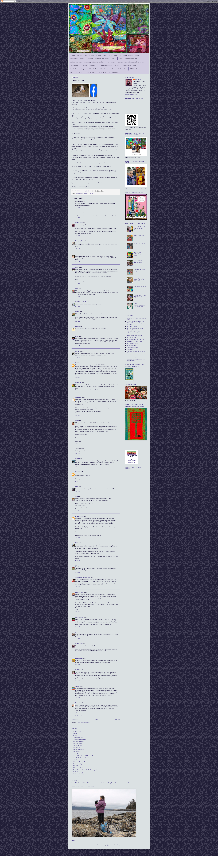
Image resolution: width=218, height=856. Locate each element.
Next (135, 459)
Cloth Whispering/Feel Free (79, 739)
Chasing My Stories (78, 737)
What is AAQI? (110, 62)
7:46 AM (77, 248)
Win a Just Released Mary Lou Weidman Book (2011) (140, 228)
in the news (90, 193)
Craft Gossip (130, 349)
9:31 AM (77, 321)
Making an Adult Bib (139, 235)
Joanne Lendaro (79, 632)
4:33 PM (77, 587)
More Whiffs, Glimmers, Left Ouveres (82, 757)
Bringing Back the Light (77, 72)
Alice (76, 496)
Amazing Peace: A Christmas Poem (96, 72)
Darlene (77, 311)
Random (134, 460)
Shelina (77, 686)
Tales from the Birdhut (78, 768)
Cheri (76, 336)
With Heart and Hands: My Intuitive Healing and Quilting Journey (88, 55)
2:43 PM (77, 681)
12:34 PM (77, 392)
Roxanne (77, 458)
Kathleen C (78, 397)
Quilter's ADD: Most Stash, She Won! (139, 261)
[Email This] (96, 191)
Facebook (86, 193)
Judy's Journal (76, 751)
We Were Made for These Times (118, 69)
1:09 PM (77, 443)
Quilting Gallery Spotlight (133, 337)
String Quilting (94, 65)
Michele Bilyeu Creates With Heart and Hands (84, 756)
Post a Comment (78, 716)
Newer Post (74, 719)
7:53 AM (77, 283)
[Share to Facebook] (101, 191)
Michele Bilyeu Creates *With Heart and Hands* (136, 318)
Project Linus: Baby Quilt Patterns (135, 332)
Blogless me (78, 382)
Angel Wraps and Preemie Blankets (94, 62)
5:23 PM (77, 712)
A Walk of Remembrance (137, 69)
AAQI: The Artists (131, 355)
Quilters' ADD (113, 55)
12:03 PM (77, 377)
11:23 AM (77, 572)
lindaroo (77, 326)
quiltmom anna (79, 592)
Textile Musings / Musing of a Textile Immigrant (85, 770)
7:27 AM (77, 653)
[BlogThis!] (98, 191)
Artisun (75, 733)
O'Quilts (75, 760)
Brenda (77, 288)
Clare (76, 543)
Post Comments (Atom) (84, 722)
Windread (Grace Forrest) (79, 776)
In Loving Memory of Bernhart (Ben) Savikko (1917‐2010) (139, 279)
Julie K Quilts (76, 753)
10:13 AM (77, 331)
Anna (76, 254)
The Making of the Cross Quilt (78, 65)
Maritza (77, 351)
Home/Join (128, 459)
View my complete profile (131, 94)
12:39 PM (77, 415)
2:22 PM (77, 466)
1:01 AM (77, 537)
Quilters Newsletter (131, 345)
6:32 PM (77, 481)
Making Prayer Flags (76, 62)
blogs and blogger (79, 193)
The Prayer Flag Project (132, 347)
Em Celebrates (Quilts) (78, 741)
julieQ (77, 566)
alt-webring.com (131, 462)
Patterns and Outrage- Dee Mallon (81, 762)
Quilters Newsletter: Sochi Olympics (135, 339)
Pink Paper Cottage (77, 764)
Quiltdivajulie (79, 658)
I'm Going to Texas (77, 745)
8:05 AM (77, 664)
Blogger (118, 845)
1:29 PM (77, 453)
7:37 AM (77, 217)
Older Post (117, 719)
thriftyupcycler (79, 516)
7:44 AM (77, 235)
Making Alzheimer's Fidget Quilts (128, 58)
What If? (113, 58)
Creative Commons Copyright (78, 69)
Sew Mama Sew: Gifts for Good (134, 341)
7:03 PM (77, 491)
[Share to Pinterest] (103, 191)
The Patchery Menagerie (79, 772)
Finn (76, 363)
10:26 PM (77, 611)
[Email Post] (92, 191)
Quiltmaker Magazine (132, 326)
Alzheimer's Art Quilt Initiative (134, 357)
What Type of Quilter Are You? (140, 287)
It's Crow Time (76, 747)
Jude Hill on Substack (78, 749)
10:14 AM (77, 346)
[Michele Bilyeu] (93, 97)
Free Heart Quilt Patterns (77, 58)
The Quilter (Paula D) (78, 774)
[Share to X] (99, 191)
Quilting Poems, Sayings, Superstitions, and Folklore (140, 296)
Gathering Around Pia (114, 72)
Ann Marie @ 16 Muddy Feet (83, 577)
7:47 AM (77, 262)
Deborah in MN (79, 617)
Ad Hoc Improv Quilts (78, 731)
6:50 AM (77, 560)
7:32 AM (77, 207)
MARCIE (77, 670)
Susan (76, 486)
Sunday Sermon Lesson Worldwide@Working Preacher (134, 334)
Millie (76, 267)
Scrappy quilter (79, 241)
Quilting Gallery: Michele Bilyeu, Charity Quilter (135, 329)
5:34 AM (77, 697)
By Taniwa (75, 735)
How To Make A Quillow (140, 244)
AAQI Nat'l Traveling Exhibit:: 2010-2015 (136, 352)
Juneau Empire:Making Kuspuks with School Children (136, 359)
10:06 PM (77, 511)
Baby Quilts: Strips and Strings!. (139, 270)
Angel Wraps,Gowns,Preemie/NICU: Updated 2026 (140, 305)
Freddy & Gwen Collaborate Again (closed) (138, 254)
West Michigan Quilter (81, 302)
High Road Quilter (77, 743)
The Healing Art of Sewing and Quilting (97, 58)
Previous (129, 460)
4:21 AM (77, 626)
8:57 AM (77, 306)
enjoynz (108, 845)
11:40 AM (77, 357)
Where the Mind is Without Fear (98, 69)
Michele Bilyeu (80, 191)
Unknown (77, 472)
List (133, 459)
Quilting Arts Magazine (132, 343)
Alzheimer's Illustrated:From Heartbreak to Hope (131, 62)
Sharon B (77, 703)
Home (96, 719)
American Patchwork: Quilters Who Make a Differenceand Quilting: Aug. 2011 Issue (136, 323)
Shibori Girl (76, 766)
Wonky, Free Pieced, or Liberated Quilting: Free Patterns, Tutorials (119, 65)
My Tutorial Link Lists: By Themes (129, 55)
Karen (77, 420)
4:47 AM (77, 638)
